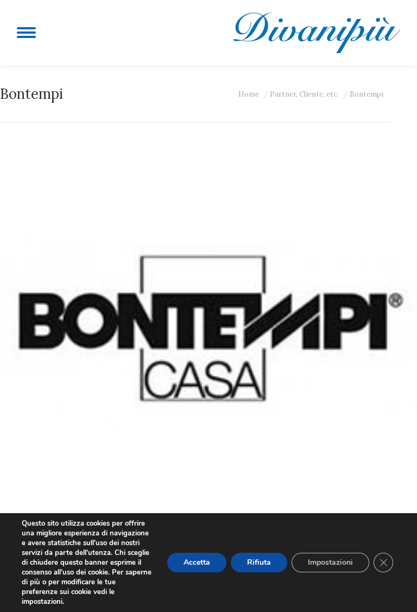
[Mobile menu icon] (26, 32)
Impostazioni (330, 562)
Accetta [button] (197, 562)
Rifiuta (259, 562)
